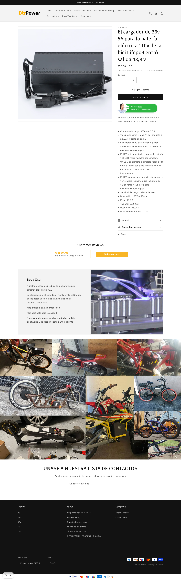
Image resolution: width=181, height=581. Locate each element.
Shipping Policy (73, 517)
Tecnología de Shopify (155, 564)
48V (19, 517)
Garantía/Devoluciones (77, 522)
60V (19, 527)
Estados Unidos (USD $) (30, 563)
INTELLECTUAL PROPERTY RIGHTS (84, 536)
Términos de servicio (76, 531)
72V (19, 531)
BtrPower (144, 564)
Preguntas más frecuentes (78, 513)
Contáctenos (121, 517)
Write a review (111, 254)
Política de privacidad (76, 527)
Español (53, 563)
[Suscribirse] (111, 484)
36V (19, 513)
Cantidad (121, 75)
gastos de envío (127, 70)
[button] (125, 10)
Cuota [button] (123, 234)
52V (19, 522)
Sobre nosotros (122, 513)
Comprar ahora (140, 97)
